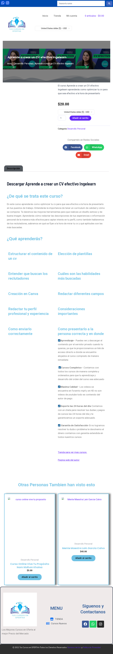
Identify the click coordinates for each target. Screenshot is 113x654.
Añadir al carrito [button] (30, 577)
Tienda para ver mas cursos (72, 452)
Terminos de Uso (74, 647)
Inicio (45, 15)
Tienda (57, 15)
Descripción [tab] (13, 168)
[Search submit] (109, 3)
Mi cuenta (71, 15)
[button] (73, 147)
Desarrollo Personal (23, 63)
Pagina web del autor (69, 460)
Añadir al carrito (80, 118)
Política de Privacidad (92, 647)
